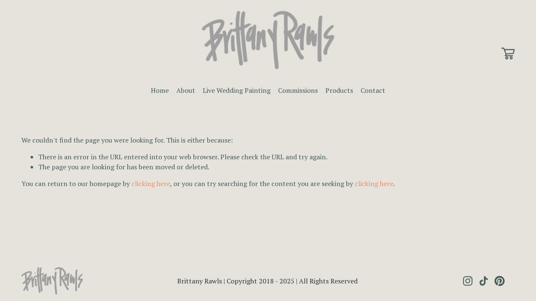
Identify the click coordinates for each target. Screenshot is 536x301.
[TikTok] (484, 281)
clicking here (150, 183)
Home (160, 90)
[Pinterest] (500, 281)
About (185, 90)
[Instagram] (468, 281)
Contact (373, 90)
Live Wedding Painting (237, 90)
